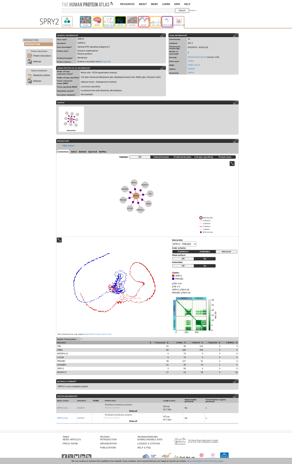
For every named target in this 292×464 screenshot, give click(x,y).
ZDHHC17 (62, 372)
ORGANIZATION (108, 443)
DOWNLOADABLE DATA (149, 439)
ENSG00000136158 (197, 57)
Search (182, 10)
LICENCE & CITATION (148, 443)
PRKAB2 (61, 361)
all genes (105, 61)
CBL (59, 346)
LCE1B (60, 357)
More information (195, 461)
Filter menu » (69, 146)
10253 (191, 61)
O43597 (191, 69)
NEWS (154, 4)
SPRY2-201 (62, 408)
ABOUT (143, 4)
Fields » (193, 10)
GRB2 (60, 350)
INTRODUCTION (108, 439)
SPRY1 (60, 368)
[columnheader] (104, 342)
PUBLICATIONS (108, 447)
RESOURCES (127, 4)
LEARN (166, 4)
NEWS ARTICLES (72, 439)
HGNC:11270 (194, 65)
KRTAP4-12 (62, 353)
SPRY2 (191, 73)
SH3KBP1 (61, 365)
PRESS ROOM (70, 443)
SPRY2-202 (62, 418)
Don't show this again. (214, 461)
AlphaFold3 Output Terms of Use (98, 334)
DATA (177, 4)
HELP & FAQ (144, 447)
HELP (187, 4)
